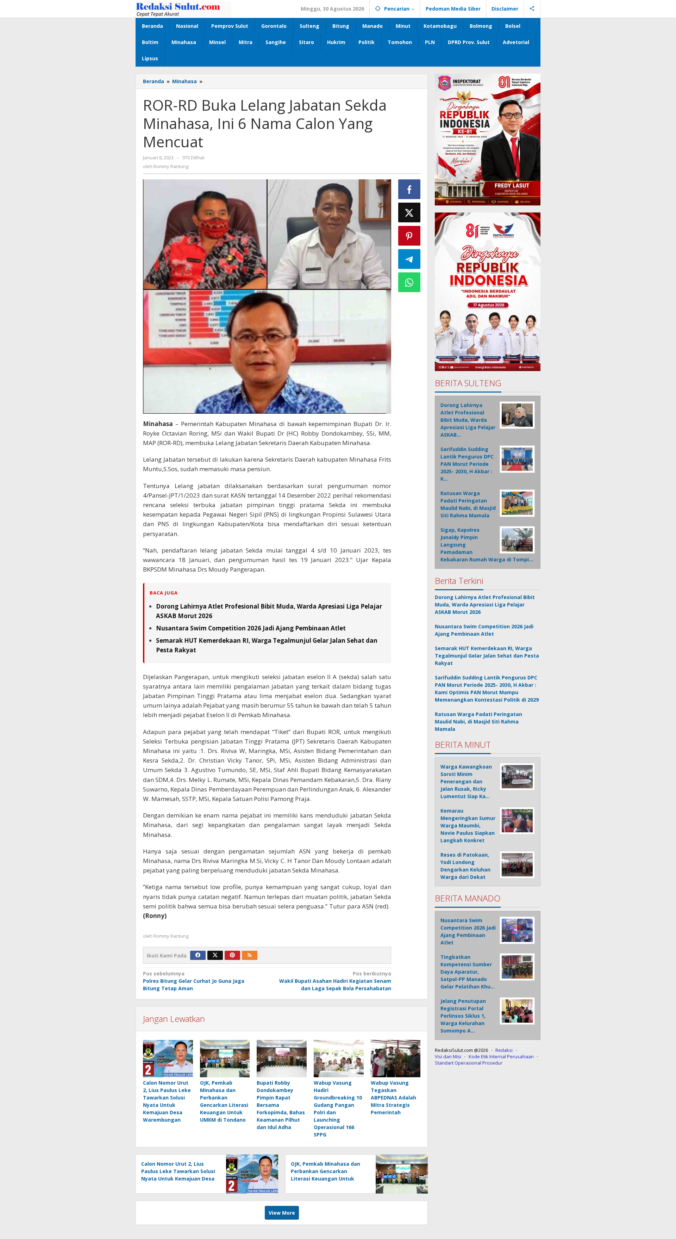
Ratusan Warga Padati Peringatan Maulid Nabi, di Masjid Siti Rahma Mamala (478, 721)
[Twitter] (215, 955)
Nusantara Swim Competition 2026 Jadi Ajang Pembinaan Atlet (251, 628)
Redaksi (504, 1050)
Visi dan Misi (448, 1056)
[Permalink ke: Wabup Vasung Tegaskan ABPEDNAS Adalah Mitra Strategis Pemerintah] (396, 1058)
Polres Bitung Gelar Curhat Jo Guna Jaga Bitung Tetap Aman (193, 981)
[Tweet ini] (409, 212)
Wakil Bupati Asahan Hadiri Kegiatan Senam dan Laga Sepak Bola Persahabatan (335, 981)
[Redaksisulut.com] (183, 8)
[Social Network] (532, 9)
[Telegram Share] (409, 259)
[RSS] (249, 955)
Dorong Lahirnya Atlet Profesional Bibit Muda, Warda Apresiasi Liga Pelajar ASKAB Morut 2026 (485, 604)
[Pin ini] (409, 236)
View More (282, 1212)
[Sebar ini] (409, 189)
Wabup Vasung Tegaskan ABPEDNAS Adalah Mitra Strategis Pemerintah (393, 1097)
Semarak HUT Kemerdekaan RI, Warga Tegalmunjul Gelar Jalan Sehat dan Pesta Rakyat (487, 655)
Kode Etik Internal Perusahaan (501, 1056)
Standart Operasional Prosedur (468, 1063)
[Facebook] (198, 955)
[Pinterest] (232, 955)
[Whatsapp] (409, 282)
